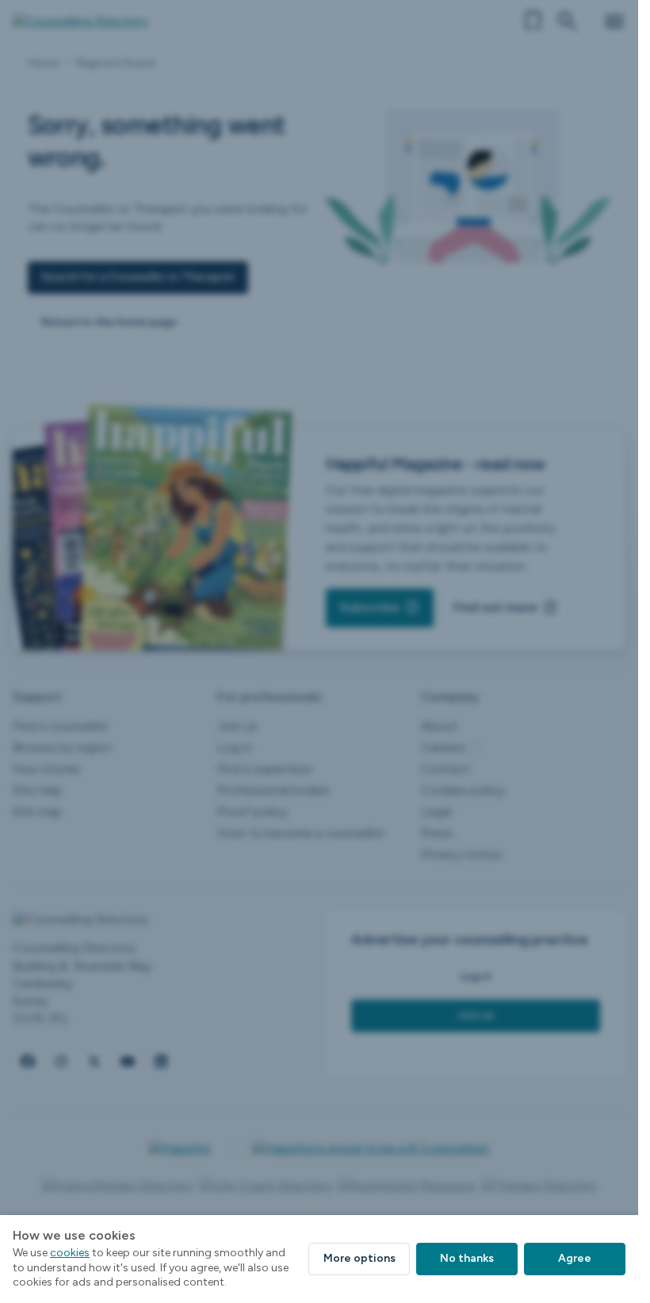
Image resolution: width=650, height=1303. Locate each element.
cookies (70, 1252)
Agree (574, 1258)
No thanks (467, 1258)
